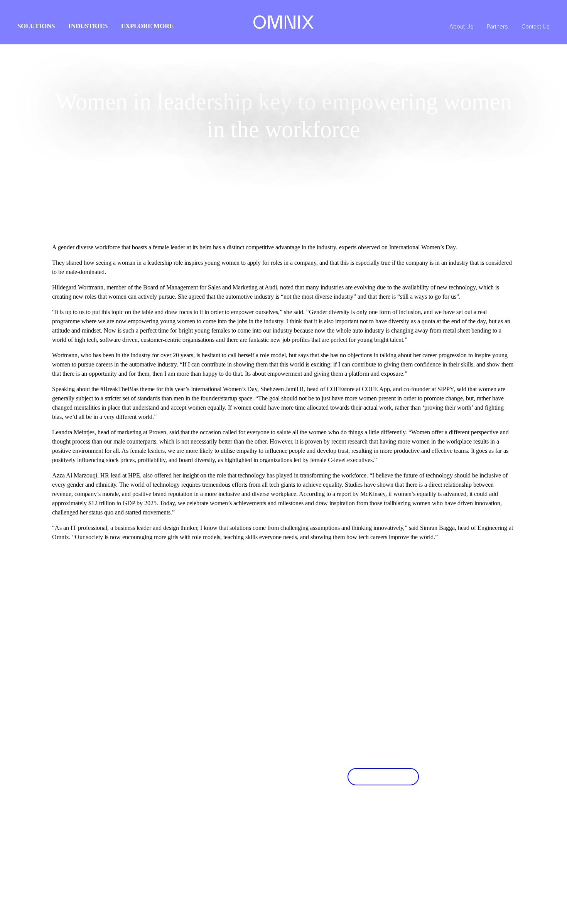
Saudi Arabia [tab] (97, 758)
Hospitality (173, 669)
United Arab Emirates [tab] (107, 739)
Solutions (36, 26)
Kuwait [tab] (90, 777)
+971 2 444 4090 (263, 818)
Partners (497, 27)
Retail (167, 683)
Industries (88, 26)
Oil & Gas (172, 656)
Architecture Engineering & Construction (269, 642)
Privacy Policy (472, 899)
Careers (89, 669)
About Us (461, 27)
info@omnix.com (184, 835)
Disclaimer (503, 899)
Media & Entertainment (249, 656)
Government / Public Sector (191, 642)
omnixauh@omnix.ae (268, 827)
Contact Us (535, 27)
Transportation (240, 669)
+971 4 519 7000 (183, 827)
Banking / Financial (182, 696)
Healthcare (235, 696)
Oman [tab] (88, 796)
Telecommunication (245, 683)
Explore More (147, 26)
